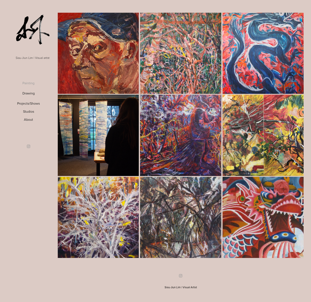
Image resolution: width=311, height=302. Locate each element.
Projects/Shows (28, 103)
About (28, 119)
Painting (28, 83)
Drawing (28, 93)
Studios (28, 111)
